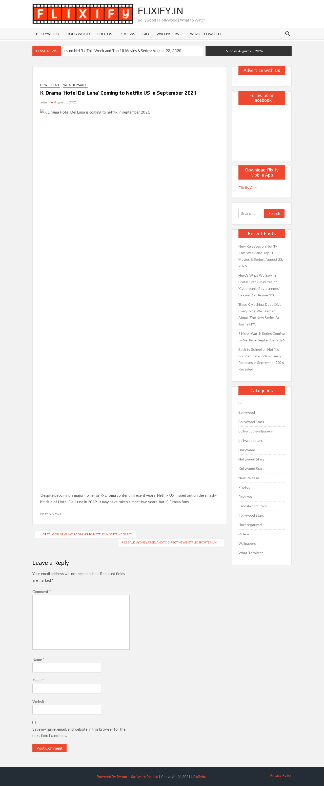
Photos (104, 34)
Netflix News (50, 514)
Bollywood (47, 34)
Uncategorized (250, 524)
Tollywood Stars (251, 515)
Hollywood (78, 34)
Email (38, 680)
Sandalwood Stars (252, 506)
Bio (146, 34)
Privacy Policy (281, 775)
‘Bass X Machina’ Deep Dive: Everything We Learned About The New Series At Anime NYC (260, 314)
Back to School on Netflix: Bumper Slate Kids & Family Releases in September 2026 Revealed (261, 359)
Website (39, 701)
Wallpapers (167, 34)
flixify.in (199, 776)
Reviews (127, 34)
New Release (50, 85)
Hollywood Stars (251, 459)
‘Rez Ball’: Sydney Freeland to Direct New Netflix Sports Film (169, 542)
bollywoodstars (250, 440)
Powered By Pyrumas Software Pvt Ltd (127, 776)
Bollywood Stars (251, 422)
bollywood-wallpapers (255, 431)
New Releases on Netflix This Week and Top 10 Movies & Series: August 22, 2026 (112, 51)
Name (38, 659)
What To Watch (205, 34)
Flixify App (247, 187)
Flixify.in (160, 10)
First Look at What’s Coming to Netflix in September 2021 (88, 534)
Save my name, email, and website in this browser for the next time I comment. (79, 732)
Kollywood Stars (251, 468)
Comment (41, 591)
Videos (244, 534)
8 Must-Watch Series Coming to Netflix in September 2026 (261, 336)
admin (44, 102)
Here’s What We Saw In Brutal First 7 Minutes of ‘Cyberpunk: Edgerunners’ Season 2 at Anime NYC (259, 285)
